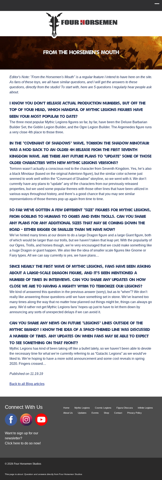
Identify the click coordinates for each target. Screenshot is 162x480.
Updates (82, 413)
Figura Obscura (124, 407)
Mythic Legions (82, 407)
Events (95, 413)
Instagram (26, 419)
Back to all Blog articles (27, 384)
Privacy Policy (134, 413)
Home (66, 407)
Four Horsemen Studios (81, 25)
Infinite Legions (145, 407)
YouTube (41, 419)
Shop (106, 413)
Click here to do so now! (23, 443)
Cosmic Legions (103, 407)
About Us (68, 413)
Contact (118, 413)
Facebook (11, 419)
